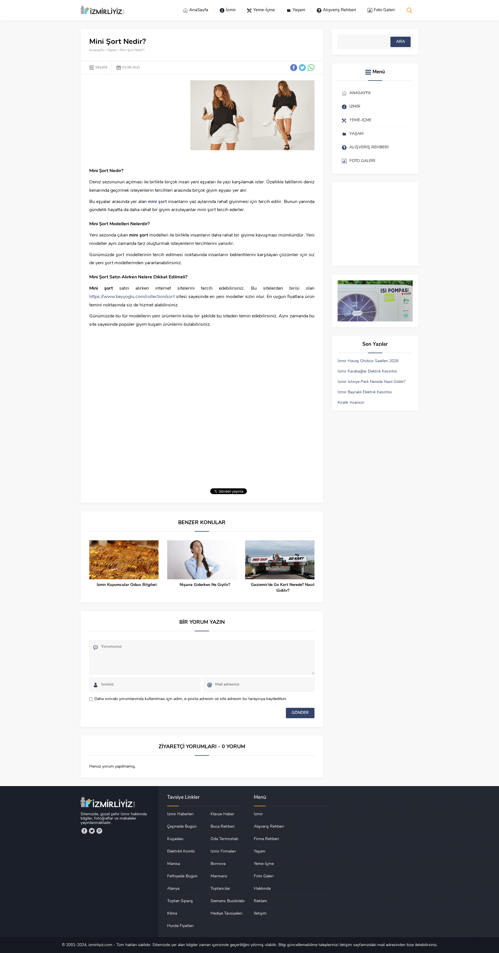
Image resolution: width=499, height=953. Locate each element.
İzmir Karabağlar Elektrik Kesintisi (367, 371)
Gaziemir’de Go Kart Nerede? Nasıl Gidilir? (282, 588)
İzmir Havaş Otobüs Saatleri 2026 (368, 361)
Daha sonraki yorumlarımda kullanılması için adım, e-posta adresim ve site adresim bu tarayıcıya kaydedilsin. (190, 699)
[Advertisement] (137, 120)
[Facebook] (84, 831)
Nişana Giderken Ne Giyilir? (205, 585)
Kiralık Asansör (351, 403)
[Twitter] (92, 831)
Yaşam (112, 50)
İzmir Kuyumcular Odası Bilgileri (127, 585)
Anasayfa (96, 50)
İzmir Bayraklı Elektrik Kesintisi (365, 392)
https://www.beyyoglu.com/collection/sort (132, 297)
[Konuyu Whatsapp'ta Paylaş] (311, 67)
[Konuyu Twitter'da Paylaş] (302, 67)
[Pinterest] (99, 831)
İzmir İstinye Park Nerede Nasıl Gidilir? (371, 382)
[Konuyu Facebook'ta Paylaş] (293, 67)
